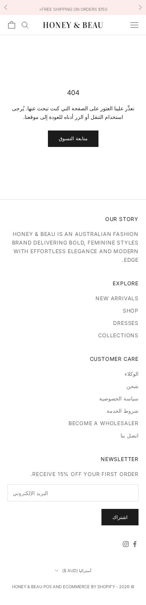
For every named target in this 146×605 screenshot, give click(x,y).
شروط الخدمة (123, 411)
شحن (133, 386)
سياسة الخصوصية (119, 398)
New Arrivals (117, 298)
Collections (118, 335)
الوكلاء (132, 374)
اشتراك (120, 517)
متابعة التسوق (73, 138)
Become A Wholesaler (104, 423)
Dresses (126, 323)
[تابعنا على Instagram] (126, 544)
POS (47, 586)
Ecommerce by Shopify (89, 586)
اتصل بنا (130, 435)
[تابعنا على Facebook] (135, 544)
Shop (131, 310)
